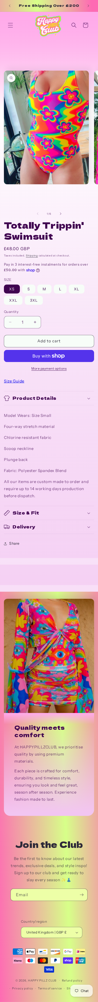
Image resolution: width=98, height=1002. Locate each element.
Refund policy (72, 980)
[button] (10, 25)
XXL (13, 300)
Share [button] (14, 543)
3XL (34, 300)
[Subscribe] (81, 895)
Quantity (11, 311)
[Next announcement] (88, 6)
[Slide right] (60, 213)
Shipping (32, 255)
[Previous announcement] (9, 6)
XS (12, 289)
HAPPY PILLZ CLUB (42, 980)
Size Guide (14, 381)
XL (76, 289)
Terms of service (50, 988)
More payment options (49, 368)
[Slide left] (37, 213)
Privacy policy (22, 988)
